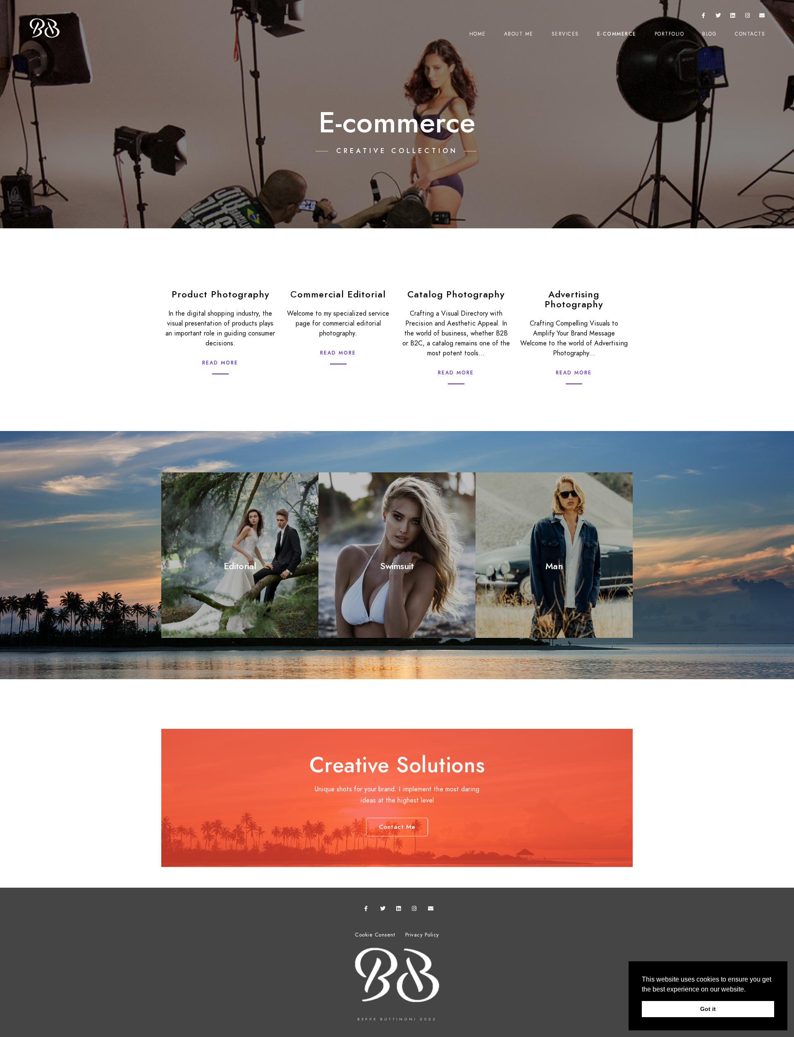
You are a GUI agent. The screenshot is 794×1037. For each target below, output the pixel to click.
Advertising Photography (574, 299)
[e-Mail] (762, 17)
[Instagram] (748, 17)
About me (518, 34)
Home (477, 34)
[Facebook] (703, 17)
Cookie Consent (375, 935)
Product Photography (220, 294)
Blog (709, 34)
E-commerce (616, 34)
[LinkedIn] (733, 17)
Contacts (750, 34)
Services (565, 34)
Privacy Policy (422, 935)
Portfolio (669, 34)
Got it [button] (708, 1009)
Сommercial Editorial (338, 294)
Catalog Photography (456, 294)
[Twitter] (718, 17)
